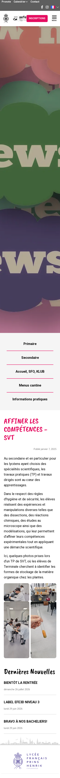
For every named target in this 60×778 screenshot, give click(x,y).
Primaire (30, 344)
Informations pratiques (30, 399)
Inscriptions (37, 18)
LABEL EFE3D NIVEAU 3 (21, 702)
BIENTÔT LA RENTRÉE (21, 683)
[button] (54, 7)
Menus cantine (30, 385)
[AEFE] (17, 18)
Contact (34, 1)
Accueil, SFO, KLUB (30, 371)
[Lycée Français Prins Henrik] (6, 18)
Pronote (6, 1)
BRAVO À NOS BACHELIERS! (25, 721)
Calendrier (20, 1)
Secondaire (30, 358)
